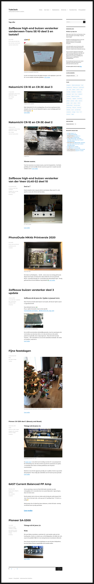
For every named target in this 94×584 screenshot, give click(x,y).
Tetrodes (68, 109)
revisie (15, 530)
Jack (68, 133)
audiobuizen (11, 246)
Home (40, 9)
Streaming (69, 107)
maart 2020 (28, 462)
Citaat (10, 427)
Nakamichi (11, 95)
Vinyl (14, 302)
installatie (79, 91)
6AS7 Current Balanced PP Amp (30, 484)
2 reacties (11, 247)
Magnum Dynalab (75, 96)
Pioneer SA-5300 (20, 520)
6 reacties (11, 434)
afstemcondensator (76, 85)
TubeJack (13, 9)
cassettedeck (11, 93)
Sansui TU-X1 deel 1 (74, 146)
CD (67, 89)
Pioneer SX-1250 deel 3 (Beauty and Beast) (25, 421)
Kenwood (69, 94)
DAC (70, 89)
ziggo (72, 114)
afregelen (11, 191)
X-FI (81, 111)
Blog (10, 357)
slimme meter (77, 105)
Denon (78, 89)
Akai (82, 85)
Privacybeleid (82, 9)
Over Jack (46, 9)
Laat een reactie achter (13, 44)
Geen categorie (15, 490)
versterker (11, 189)
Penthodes (79, 98)
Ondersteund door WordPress (26, 578)
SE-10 (10, 41)
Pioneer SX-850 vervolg (75, 148)
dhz (9, 43)
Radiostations (55, 9)
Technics (74, 107)
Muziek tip (69, 98)
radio (12, 359)
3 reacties (11, 98)
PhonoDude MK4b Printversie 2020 (32, 237)
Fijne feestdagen (20, 350)
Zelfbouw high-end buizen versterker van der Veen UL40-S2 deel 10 (33, 180)
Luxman (68, 96)
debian (73, 89)
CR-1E (15, 93)
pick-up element (15, 244)
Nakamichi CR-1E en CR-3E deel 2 (30, 122)
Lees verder (47, 77)
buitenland (81, 87)
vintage (15, 95)
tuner (72, 109)
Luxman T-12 (73, 133)
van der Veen (17, 41)
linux (76, 94)
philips (68, 100)
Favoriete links (73, 9)
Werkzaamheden (73, 134)
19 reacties (11, 304)
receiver (10, 432)
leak (73, 94)
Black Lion (75, 87)
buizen (10, 244)
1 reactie (10, 361)
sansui (75, 103)
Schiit (79, 103)
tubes (12, 41)
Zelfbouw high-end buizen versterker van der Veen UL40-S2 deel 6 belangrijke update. (75, 140)
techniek (12, 43)
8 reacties (11, 194)
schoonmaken (70, 105)
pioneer (10, 429)
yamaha (68, 114)
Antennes (63, 9)
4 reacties (11, 495)
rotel (72, 103)
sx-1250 (13, 429)
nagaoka (74, 98)
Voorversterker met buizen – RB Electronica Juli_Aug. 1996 (39, 310)
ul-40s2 (10, 188)
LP (9, 299)
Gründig (68, 91)
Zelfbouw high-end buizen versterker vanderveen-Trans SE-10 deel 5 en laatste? (33, 31)
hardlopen (73, 91)
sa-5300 (14, 527)
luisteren (80, 94)
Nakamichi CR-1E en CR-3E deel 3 (30, 87)
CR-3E (18, 93)
